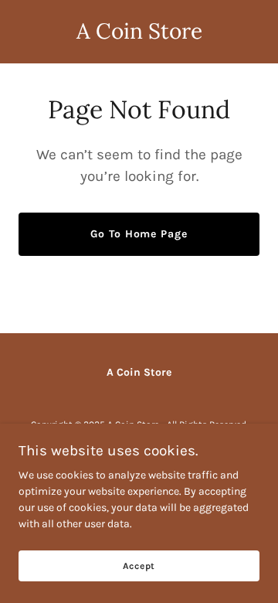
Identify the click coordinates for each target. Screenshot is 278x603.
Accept (139, 565)
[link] (139, 35)
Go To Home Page (138, 233)
